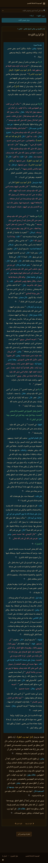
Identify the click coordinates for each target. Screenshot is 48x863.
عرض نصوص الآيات (24, 20)
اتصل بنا (4, 856)
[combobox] (24, 10)
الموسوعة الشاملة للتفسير (33, 856)
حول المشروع (14, 856)
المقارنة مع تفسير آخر (24, 834)
